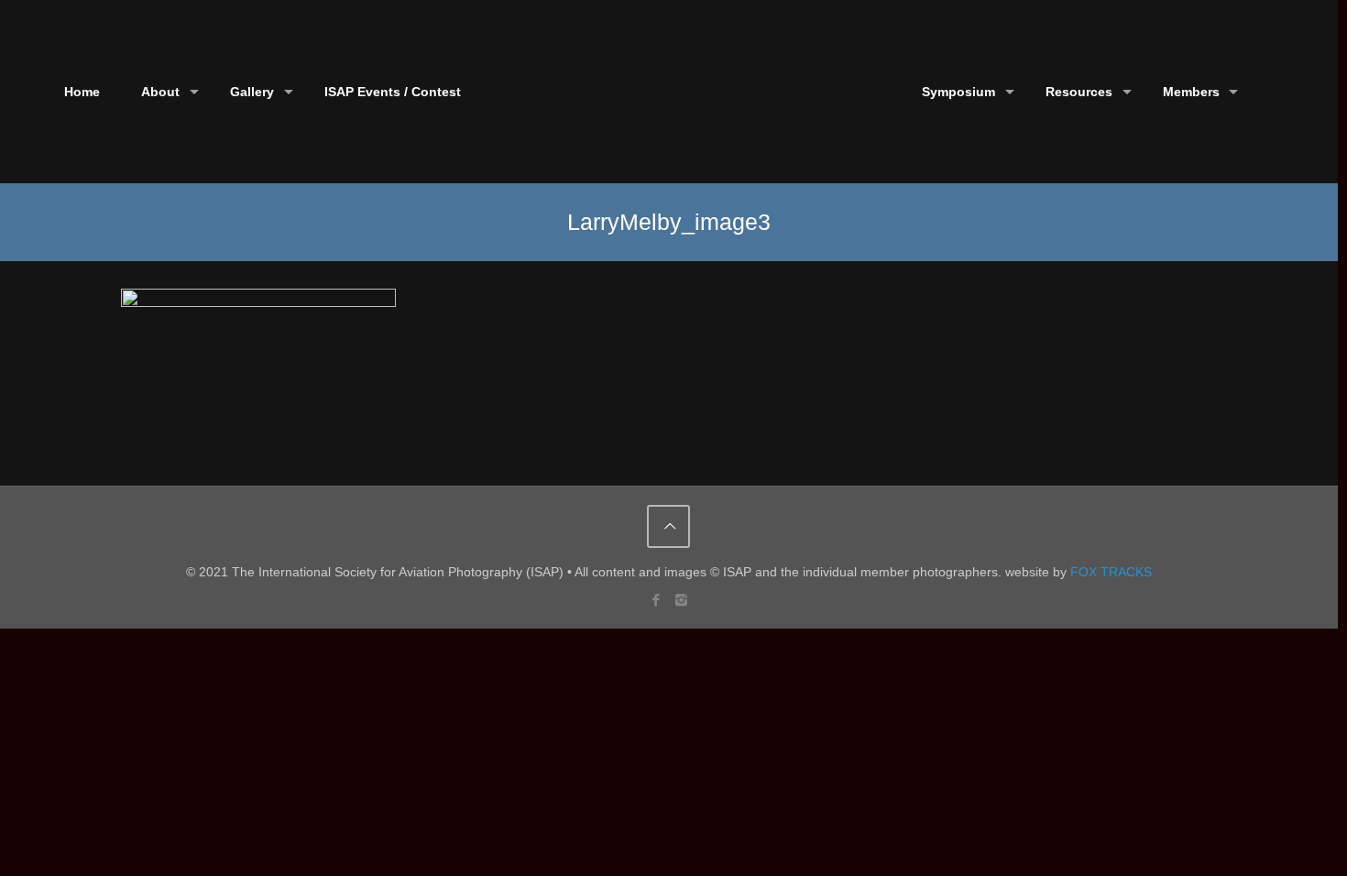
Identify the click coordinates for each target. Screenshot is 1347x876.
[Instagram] (681, 600)
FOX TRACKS (1111, 571)
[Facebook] (656, 600)
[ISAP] (668, 91)
